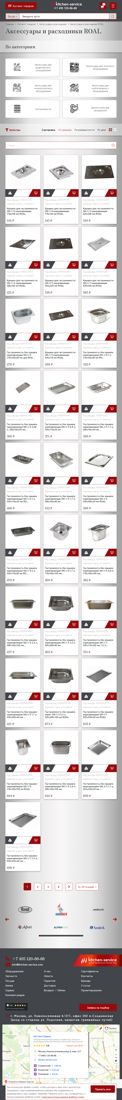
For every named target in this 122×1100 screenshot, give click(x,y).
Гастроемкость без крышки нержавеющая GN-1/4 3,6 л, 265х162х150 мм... (60, 786)
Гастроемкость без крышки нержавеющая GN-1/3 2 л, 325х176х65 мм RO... (22, 570)
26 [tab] (72, 935)
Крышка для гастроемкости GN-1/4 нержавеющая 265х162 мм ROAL (22, 282)
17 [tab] (60, 935)
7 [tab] (47, 935)
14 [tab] (56, 935)
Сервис (9, 990)
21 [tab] (65, 935)
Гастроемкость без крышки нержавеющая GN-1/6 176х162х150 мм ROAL (22, 786)
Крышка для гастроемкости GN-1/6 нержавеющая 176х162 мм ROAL (60, 211)
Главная (9, 24)
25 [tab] (71, 935)
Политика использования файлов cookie (63, 1097)
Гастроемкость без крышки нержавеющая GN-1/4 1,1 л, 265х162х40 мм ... (98, 426)
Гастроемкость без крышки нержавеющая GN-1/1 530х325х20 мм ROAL (98, 714)
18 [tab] (61, 935)
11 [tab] (52, 935)
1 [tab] (39, 935)
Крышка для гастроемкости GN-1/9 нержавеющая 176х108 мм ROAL (22, 211)
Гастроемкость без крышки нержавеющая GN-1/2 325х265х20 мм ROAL (98, 498)
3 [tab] (42, 935)
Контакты (87, 975)
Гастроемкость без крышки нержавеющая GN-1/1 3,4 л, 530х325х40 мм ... (22, 858)
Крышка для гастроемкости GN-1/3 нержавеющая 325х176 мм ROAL (60, 354)
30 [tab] (77, 935)
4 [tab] (43, 935)
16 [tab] (59, 935)
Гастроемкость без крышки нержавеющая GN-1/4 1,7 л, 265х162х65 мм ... (60, 498)
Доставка (50, 985)
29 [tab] (76, 935)
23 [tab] (68, 935)
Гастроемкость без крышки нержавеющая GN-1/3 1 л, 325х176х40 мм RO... (22, 498)
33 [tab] (81, 935)
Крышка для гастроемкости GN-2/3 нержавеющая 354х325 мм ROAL (60, 282)
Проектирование (91, 990)
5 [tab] (44, 935)
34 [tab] (82, 935)
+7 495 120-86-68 (65, 8)
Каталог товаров (27, 24)
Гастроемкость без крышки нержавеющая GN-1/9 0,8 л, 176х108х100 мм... (98, 570)
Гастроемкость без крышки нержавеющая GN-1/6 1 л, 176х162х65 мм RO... (98, 354)
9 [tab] (50, 935)
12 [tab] (53, 935)
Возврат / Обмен (54, 990)
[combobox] (12, 16)
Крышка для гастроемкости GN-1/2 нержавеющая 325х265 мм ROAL (98, 211)
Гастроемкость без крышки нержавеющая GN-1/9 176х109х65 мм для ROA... (22, 354)
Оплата (48, 975)
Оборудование (14, 971)
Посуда (9, 980)
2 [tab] (40, 935)
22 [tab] (67, 935)
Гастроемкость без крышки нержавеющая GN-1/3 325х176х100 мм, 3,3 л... (98, 642)
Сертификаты (89, 971)
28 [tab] (74, 935)
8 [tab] (48, 935)
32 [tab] (80, 935)
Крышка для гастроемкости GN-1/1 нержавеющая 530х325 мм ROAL (98, 282)
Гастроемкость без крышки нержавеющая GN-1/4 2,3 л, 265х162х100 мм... (22, 642)
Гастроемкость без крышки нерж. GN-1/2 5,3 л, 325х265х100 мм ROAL (60, 714)
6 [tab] (46, 935)
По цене (101, 129)
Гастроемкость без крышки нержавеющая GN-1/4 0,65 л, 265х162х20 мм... (22, 426)
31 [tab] (78, 935)
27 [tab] (73, 935)
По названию (65, 129)
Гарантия (49, 980)
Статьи (85, 985)
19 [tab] (63, 935)
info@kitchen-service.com (27, 964)
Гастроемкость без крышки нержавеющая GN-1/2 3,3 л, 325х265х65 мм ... (60, 642)
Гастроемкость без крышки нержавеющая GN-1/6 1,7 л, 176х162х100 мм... (60, 570)
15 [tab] (57, 935)
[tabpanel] (25, 918)
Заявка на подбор (98, 1007)
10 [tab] (51, 935)
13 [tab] (55, 935)
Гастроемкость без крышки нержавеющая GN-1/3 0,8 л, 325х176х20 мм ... (60, 426)
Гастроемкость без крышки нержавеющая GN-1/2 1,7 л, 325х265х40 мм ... (22, 714)
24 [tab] (69, 935)
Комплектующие (15, 994)
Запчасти (11, 975)
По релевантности (84, 129)
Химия (9, 985)
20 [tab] (64, 935)
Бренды (85, 980)
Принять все (103, 1089)
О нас (47, 971)
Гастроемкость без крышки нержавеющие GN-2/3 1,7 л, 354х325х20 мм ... (98, 786)
